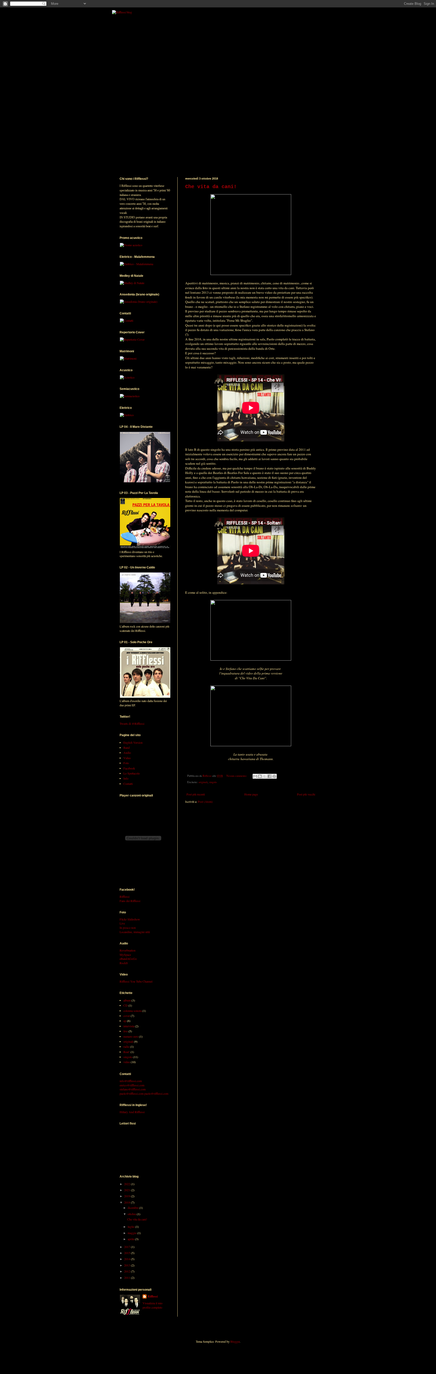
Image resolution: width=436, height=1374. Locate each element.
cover (126, 1016)
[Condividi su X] (264, 776)
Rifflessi (124, 896)
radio (126, 1046)
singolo (213, 782)
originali (203, 782)
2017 (127, 1247)
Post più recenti (195, 794)
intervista (128, 1026)
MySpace (125, 955)
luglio (131, 1227)
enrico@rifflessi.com (132, 1085)
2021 (127, 1190)
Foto (126, 763)
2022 (127, 1184)
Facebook (129, 768)
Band (126, 747)
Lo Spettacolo (131, 773)
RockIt (124, 963)
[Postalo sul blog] (259, 776)
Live (122, 923)
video (126, 1062)
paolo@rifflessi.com (132, 1093)
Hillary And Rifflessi (132, 1112)
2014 (127, 1259)
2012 (127, 1271)
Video (127, 758)
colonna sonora (132, 1011)
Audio (127, 753)
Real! (126, 1052)
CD (125, 1005)
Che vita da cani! (211, 187)
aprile (131, 1239)
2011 (127, 1278)
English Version (133, 742)
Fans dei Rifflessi (130, 901)
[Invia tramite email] (255, 776)
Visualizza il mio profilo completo (152, 1305)
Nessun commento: (237, 776)
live (125, 1031)
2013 (127, 1265)
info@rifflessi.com (131, 1081)
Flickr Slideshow (130, 919)
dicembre (133, 1208)
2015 (127, 1253)
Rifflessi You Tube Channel (136, 981)
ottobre (132, 1214)
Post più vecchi (306, 794)
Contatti (128, 784)
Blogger (235, 1341)
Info (125, 778)
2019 (127, 1196)
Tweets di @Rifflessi (132, 723)
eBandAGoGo (128, 959)
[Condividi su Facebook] (269, 776)
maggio (132, 1233)
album (127, 1000)
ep (124, 1021)
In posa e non (128, 928)
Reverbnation (127, 950)
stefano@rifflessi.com (133, 1089)
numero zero (130, 1036)
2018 (127, 1202)
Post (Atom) (205, 802)
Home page (251, 794)
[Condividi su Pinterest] (274, 776)
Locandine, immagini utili (135, 932)
